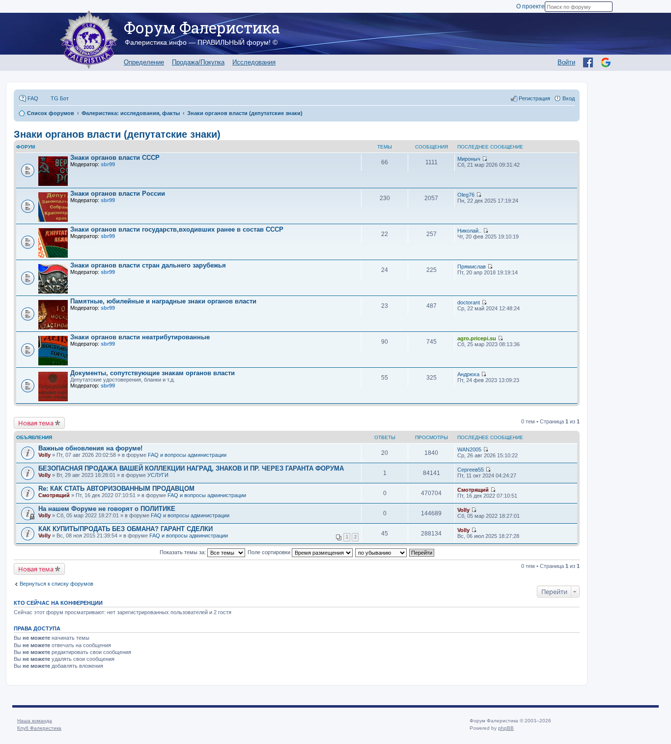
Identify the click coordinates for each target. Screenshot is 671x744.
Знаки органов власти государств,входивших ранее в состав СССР (176, 229)
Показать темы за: (183, 552)
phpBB (506, 728)
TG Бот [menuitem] (60, 98)
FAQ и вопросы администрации (187, 455)
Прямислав (471, 266)
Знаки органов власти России (117, 193)
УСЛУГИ (157, 475)
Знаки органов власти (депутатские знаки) (117, 134)
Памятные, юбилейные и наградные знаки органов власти (163, 301)
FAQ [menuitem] (33, 98)
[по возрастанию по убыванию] (381, 552)
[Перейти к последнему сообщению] (484, 159)
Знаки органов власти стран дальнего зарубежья (148, 265)
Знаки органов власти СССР (115, 157)
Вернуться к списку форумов (56, 584)
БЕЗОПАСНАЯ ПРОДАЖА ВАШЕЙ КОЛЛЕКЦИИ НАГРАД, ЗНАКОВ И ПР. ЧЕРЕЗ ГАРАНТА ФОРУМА (191, 468)
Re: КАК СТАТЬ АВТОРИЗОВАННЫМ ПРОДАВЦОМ (116, 488)
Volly (44, 455)
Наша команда (34, 720)
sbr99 (108, 164)
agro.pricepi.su (476, 338)
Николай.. (469, 231)
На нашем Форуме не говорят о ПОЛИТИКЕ (106, 508)
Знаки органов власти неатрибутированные (140, 337)
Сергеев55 (470, 470)
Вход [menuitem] (568, 98)
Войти (566, 62)
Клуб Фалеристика (39, 728)
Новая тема (36, 422)
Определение (144, 62)
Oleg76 (466, 195)
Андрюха (468, 374)
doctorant (468, 302)
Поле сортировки (270, 552)
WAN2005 (469, 449)
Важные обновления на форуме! (90, 448)
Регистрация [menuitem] (534, 98)
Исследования (254, 62)
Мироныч (468, 159)
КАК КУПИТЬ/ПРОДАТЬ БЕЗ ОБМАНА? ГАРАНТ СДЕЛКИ (125, 529)
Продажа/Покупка (198, 62)
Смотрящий (54, 495)
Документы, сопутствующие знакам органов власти (152, 373)
